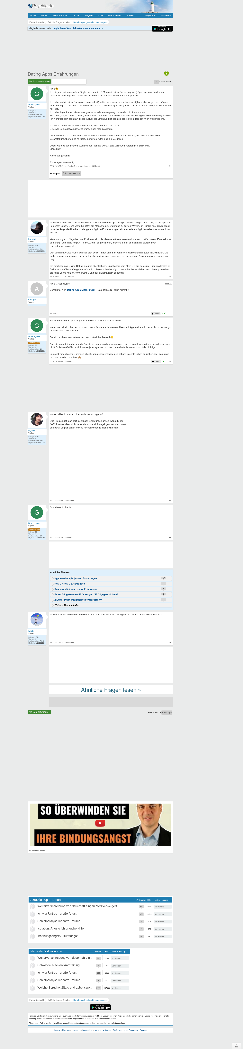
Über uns (66, 1030)
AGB (115, 1030)
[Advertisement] (111, 664)
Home (33, 15)
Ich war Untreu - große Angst (56, 913)
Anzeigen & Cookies (102, 1030)
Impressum (76, 1030)
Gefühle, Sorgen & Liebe (59, 1000)
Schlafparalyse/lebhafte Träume (58, 921)
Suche (76, 15)
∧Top (236, 1046)
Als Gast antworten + (39, 81)
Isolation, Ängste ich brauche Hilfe (60, 928)
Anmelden (166, 15)
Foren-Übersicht (36, 1000)
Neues (44, 15)
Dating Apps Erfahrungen (53, 73)
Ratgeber (89, 15)
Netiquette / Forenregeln (128, 1030)
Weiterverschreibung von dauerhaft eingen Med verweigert (77, 906)
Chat (100, 15)
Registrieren (150, 15)
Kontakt (57, 1030)
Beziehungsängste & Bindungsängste (90, 1000)
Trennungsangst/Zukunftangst (57, 935)
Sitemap (143, 1030)
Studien (130, 15)
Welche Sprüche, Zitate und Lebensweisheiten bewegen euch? (80, 987)
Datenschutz (87, 1030)
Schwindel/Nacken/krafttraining (58, 965)
